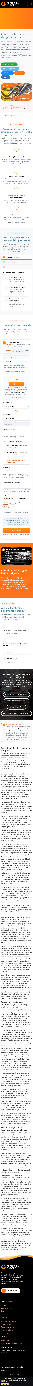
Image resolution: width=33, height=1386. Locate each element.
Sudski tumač (5, 1341)
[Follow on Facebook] (2, 1357)
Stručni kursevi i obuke (9, 1322)
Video (5, 77)
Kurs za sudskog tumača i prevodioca (15, 713)
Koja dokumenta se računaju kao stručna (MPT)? (16, 461)
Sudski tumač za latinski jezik (13, 107)
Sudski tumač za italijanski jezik (15, 694)
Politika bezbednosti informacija (12, 1367)
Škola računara (6, 1325)
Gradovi (18, 73)
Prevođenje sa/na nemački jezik (11, 1344)
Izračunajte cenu (8, 64)
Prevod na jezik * (7, 414)
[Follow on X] (18, 1357)
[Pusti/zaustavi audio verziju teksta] (3, 115)
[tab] (7, 351)
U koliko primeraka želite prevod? (11, 482)
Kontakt (4, 1371)
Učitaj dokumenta (16, 384)
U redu (5, 1384)
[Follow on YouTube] (14, 1357)
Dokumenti (6, 73)
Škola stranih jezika (7, 1327)
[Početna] (2, 106)
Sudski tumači (10, 106)
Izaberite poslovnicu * (10, 357)
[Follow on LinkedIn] (22, 1357)
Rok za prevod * (7, 467)
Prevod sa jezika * (7, 402)
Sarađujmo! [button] (12, 1291)
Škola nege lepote (7, 1333)
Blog (2, 1311)
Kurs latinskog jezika (15, 707)
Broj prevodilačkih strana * (10, 429)
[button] (29, 4)
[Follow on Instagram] (6, 1357)
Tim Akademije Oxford (8, 1308)
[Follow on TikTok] (10, 1357)
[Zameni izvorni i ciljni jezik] (16, 411)
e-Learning (5, 1314)
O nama (3, 1306)
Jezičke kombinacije (9, 69)
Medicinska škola (7, 1330)
